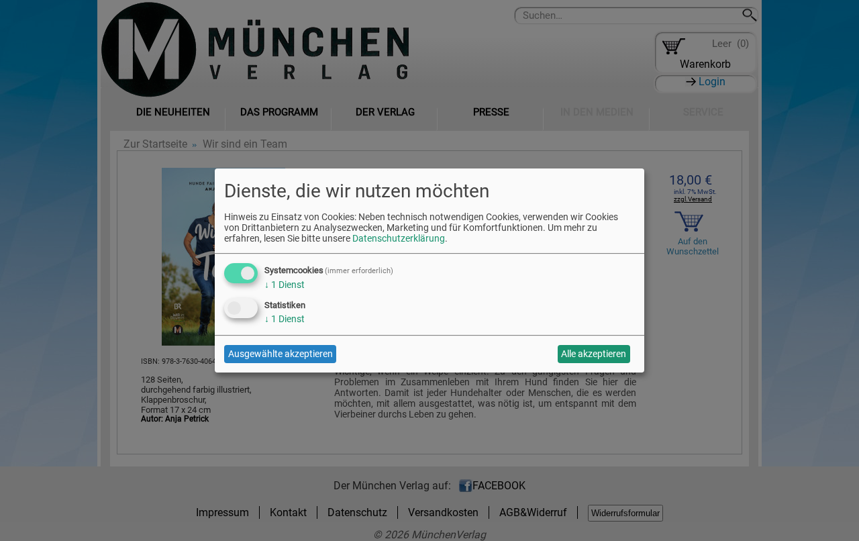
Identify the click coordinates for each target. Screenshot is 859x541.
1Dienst (284, 284)
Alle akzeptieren (593, 353)
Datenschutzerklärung (398, 238)
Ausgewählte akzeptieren (280, 353)
